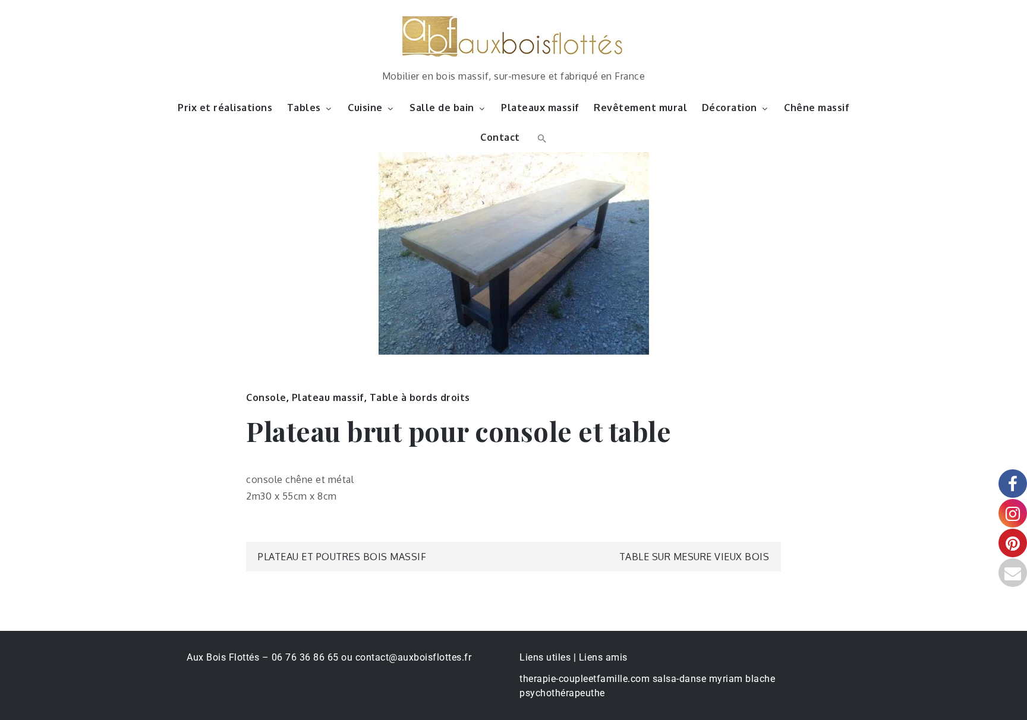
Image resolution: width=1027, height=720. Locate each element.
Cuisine (365, 107)
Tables (304, 107)
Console (266, 397)
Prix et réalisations (225, 107)
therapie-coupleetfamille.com (584, 678)
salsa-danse (680, 678)
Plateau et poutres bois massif (342, 557)
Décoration (729, 107)
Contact (500, 137)
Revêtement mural (640, 107)
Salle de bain (441, 107)
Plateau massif (328, 397)
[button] (540, 137)
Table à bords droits (420, 397)
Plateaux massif (540, 107)
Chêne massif (816, 107)
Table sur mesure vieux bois (694, 557)
